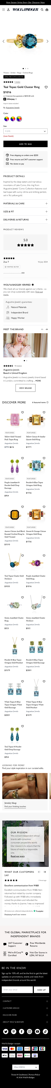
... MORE (37, 380)
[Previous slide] (42, 329)
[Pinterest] (13, 1031)
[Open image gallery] (25, 41)
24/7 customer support (33, 159)
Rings (19, 73)
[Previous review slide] (39, 872)
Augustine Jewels (12, 107)
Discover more (10, 1015)
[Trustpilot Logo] (38, 911)
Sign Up (41, 989)
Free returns (15, 159)
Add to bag (25, 144)
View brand (25, 388)
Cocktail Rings (28, 73)
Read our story (18, 856)
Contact (7, 1001)
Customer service (11, 1008)
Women (6, 73)
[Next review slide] (44, 872)
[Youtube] (37, 1031)
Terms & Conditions (19, 1074)
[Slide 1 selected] (23, 68)
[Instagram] (29, 1031)
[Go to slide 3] (27, 68)
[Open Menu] (3, 9)
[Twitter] (5, 1031)
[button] (8, 9)
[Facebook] (21, 1031)
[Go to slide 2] (25, 68)
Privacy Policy (34, 1074)
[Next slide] (47, 329)
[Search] (42, 9)
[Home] (25, 9)
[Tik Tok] (45, 1031)
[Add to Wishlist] (46, 87)
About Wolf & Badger (13, 1022)
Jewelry (13, 73)
